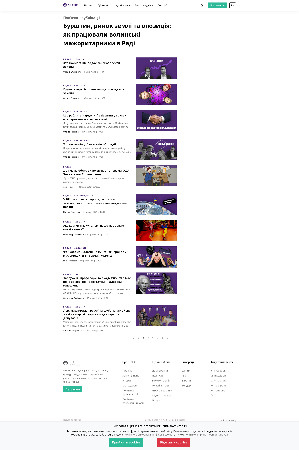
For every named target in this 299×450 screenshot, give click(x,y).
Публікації (103, 5)
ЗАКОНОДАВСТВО (84, 195)
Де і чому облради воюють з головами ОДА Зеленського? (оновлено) (96, 172)
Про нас (88, 5)
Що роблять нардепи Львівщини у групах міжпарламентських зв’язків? (94, 117)
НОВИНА (79, 59)
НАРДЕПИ (79, 85)
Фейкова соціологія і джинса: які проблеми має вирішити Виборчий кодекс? (96, 253)
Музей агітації (160, 385)
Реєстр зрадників (144, 5)
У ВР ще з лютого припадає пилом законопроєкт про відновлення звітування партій (95, 203)
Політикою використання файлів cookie (147, 434)
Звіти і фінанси (131, 375)
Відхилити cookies (173, 442)
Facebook (219, 370)
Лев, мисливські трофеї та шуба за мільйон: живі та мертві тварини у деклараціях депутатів (96, 314)
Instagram (220, 375)
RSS (184, 375)
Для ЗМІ (186, 370)
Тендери (187, 385)
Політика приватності (130, 392)
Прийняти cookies (126, 442)
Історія (126, 380)
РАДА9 (67, 59)
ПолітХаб (157, 375)
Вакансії (186, 380)
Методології (130, 385)
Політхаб (162, 5)
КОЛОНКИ (80, 248)
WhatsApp (220, 380)
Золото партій (161, 380)
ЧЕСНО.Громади (162, 390)
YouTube (219, 390)
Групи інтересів (161, 395)
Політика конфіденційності (133, 401)
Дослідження (123, 5)
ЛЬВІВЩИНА (81, 111)
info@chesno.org (227, 420)
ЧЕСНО (74, 362)
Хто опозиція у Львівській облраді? (89, 144)
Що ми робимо (161, 362)
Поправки (158, 400)
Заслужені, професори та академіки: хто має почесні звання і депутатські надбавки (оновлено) (97, 281)
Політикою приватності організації (206, 434)
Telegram (220, 385)
